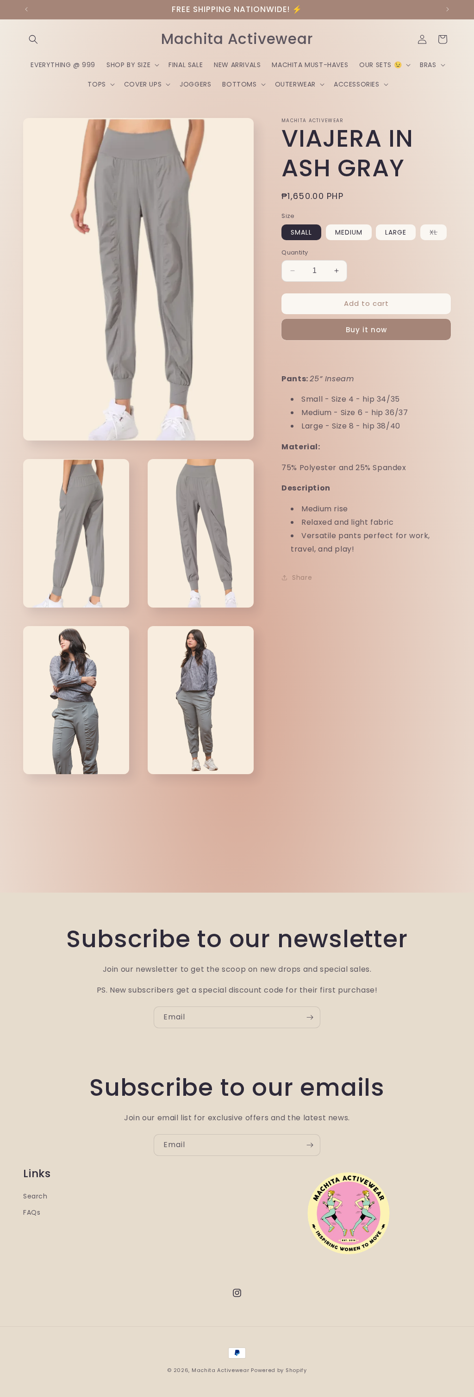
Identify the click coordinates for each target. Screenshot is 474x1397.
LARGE (395, 232)
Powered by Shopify (279, 1370)
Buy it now (366, 330)
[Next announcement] (447, 9)
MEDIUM (348, 232)
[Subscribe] (309, 1017)
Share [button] (302, 577)
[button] (33, 39)
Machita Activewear (220, 1370)
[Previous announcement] (26, 9)
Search (35, 1196)
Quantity (294, 252)
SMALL (301, 232)
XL (438, 233)
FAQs (31, 1212)
